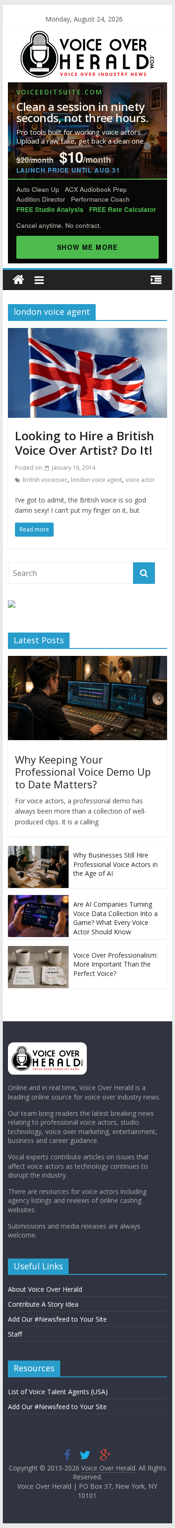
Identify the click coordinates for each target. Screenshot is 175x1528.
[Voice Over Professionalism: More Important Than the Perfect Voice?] (38, 950)
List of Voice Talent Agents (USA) (58, 1391)
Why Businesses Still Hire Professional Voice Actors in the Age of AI (115, 864)
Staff (15, 1334)
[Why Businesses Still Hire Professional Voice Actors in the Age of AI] (38, 850)
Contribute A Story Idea (43, 1304)
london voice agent (96, 480)
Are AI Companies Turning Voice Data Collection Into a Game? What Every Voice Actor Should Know (115, 918)
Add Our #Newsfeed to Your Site (57, 1319)
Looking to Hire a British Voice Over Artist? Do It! (84, 442)
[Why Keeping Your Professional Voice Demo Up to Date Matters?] (88, 660)
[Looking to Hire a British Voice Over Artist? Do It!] (88, 333)
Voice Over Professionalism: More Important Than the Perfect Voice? (115, 964)
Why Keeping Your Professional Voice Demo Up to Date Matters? (83, 771)
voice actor (140, 480)
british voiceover (45, 480)
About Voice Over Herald (45, 1289)
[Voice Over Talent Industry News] (87, 36)
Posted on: (55, 468)
